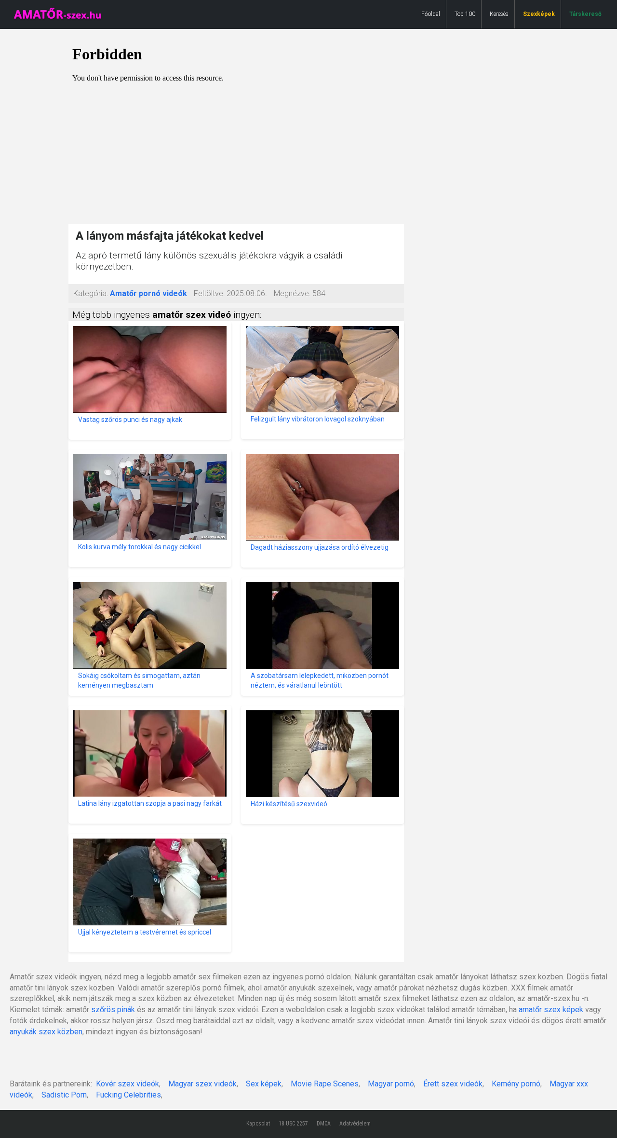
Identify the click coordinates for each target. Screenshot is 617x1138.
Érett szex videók (453, 1083)
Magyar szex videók (202, 1083)
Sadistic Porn (64, 1094)
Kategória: (90, 293)
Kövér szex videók (127, 1083)
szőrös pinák (113, 1009)
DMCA (324, 1123)
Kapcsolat (258, 1123)
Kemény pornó (516, 1083)
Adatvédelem (355, 1123)
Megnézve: (292, 293)
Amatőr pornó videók (148, 293)
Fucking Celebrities (128, 1094)
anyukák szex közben (46, 1031)
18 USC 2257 (293, 1123)
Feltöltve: (209, 293)
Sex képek (264, 1083)
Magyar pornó (391, 1083)
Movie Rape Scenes (325, 1083)
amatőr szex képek (551, 1009)
